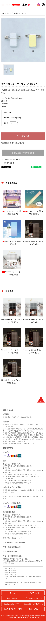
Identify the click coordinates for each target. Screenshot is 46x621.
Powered (11, 617)
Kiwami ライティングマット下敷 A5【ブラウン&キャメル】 (22, 380)
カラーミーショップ (6, 615)
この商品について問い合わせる (23, 153)
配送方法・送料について (33, 603)
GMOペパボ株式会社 (29, 615)
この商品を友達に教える (12, 160)
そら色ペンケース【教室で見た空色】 (18, 211)
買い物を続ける (9, 163)
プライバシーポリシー (33, 598)
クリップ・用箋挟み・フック (16, 13)
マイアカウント (34, 592)
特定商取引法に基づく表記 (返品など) (13, 143)
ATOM (36, 609)
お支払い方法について (12, 603)
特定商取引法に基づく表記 (12, 609)
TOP (2, 13)
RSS (30, 609)
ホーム (12, 592)
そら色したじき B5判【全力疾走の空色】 (20, 241)
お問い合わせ (12, 598)
